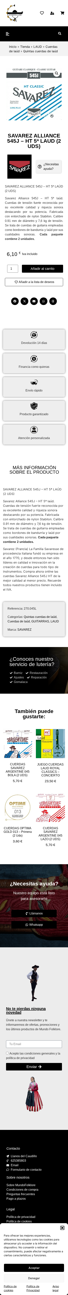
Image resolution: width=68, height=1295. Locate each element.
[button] (62, 1228)
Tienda (25, 47)
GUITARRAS (40, 621)
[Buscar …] (59, 34)
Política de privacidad (20, 1216)
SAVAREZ (24, 629)
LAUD (37, 47)
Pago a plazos (16, 1198)
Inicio (13, 47)
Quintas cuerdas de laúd (40, 51)
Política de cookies (10, 1288)
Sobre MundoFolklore (21, 1185)
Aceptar (34, 1268)
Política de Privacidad (33, 1288)
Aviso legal (56, 1288)
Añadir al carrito (42, 269)
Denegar (34, 1278)
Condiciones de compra (22, 1189)
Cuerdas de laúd (19, 621)
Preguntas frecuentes (20, 1194)
